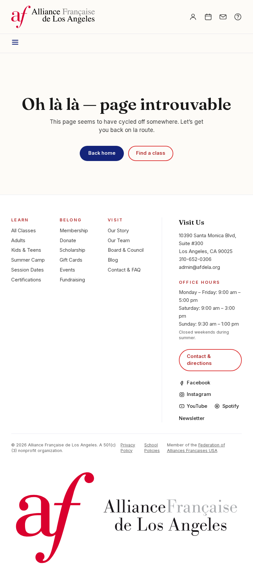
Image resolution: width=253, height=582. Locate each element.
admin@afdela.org (199, 267)
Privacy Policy (128, 447)
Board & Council (126, 250)
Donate (68, 240)
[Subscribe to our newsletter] (223, 17)
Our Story (118, 231)
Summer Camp (28, 260)
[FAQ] (238, 17)
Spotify (230, 406)
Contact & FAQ (124, 270)
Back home (102, 153)
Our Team (119, 240)
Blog (113, 260)
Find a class (150, 153)
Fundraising (72, 280)
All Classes (23, 231)
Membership (74, 231)
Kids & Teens (26, 250)
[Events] (208, 17)
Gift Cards (71, 260)
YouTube (197, 406)
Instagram (199, 394)
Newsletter (192, 418)
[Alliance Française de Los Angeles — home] (53, 17)
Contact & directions (199, 359)
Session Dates (27, 270)
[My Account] (193, 17)
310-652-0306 (195, 259)
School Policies (152, 447)
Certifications (26, 280)
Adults (18, 240)
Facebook (198, 383)
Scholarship (72, 250)
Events (67, 270)
